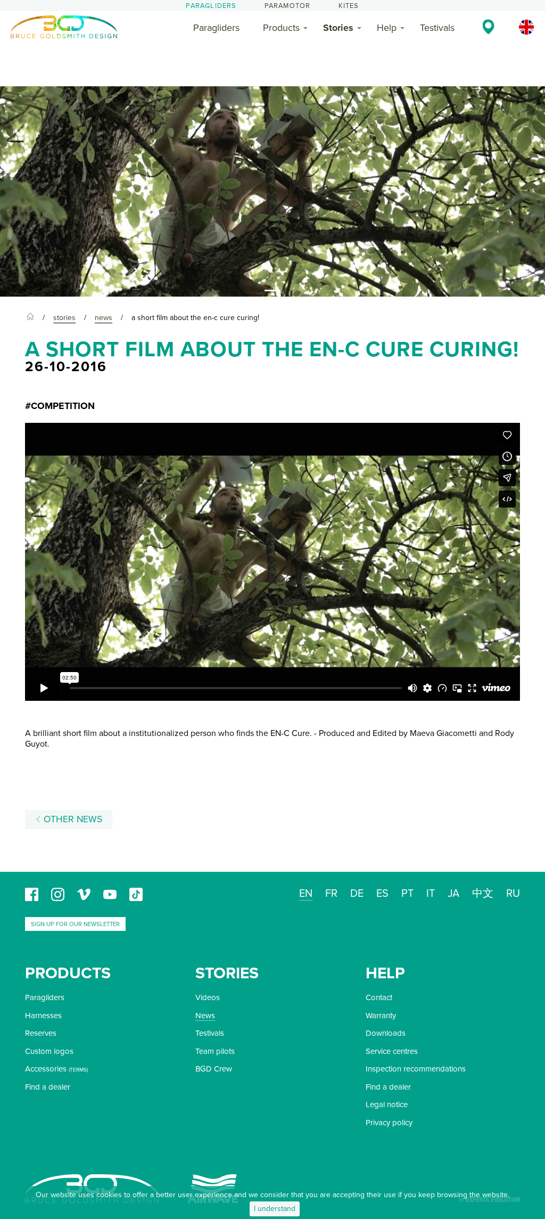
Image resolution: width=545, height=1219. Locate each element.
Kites (348, 6)
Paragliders (211, 6)
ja (453, 893)
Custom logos (49, 1051)
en (305, 893)
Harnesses (43, 1015)
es (382, 893)
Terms (78, 1070)
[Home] (30, 318)
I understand (274, 1208)
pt (407, 893)
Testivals (437, 28)
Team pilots (215, 1051)
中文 (482, 893)
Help (387, 28)
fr (331, 893)
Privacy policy (389, 1122)
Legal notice (387, 1104)
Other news (71, 819)
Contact (379, 997)
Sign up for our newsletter (75, 924)
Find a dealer (47, 1087)
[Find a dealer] (488, 26)
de (357, 893)
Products (281, 28)
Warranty (381, 1015)
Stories (338, 28)
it (430, 893)
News (205, 1015)
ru (513, 893)
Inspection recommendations (416, 1069)
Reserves (40, 1033)
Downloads (386, 1033)
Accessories (46, 1069)
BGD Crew (213, 1069)
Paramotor (288, 6)
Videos (207, 997)
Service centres (392, 1051)
